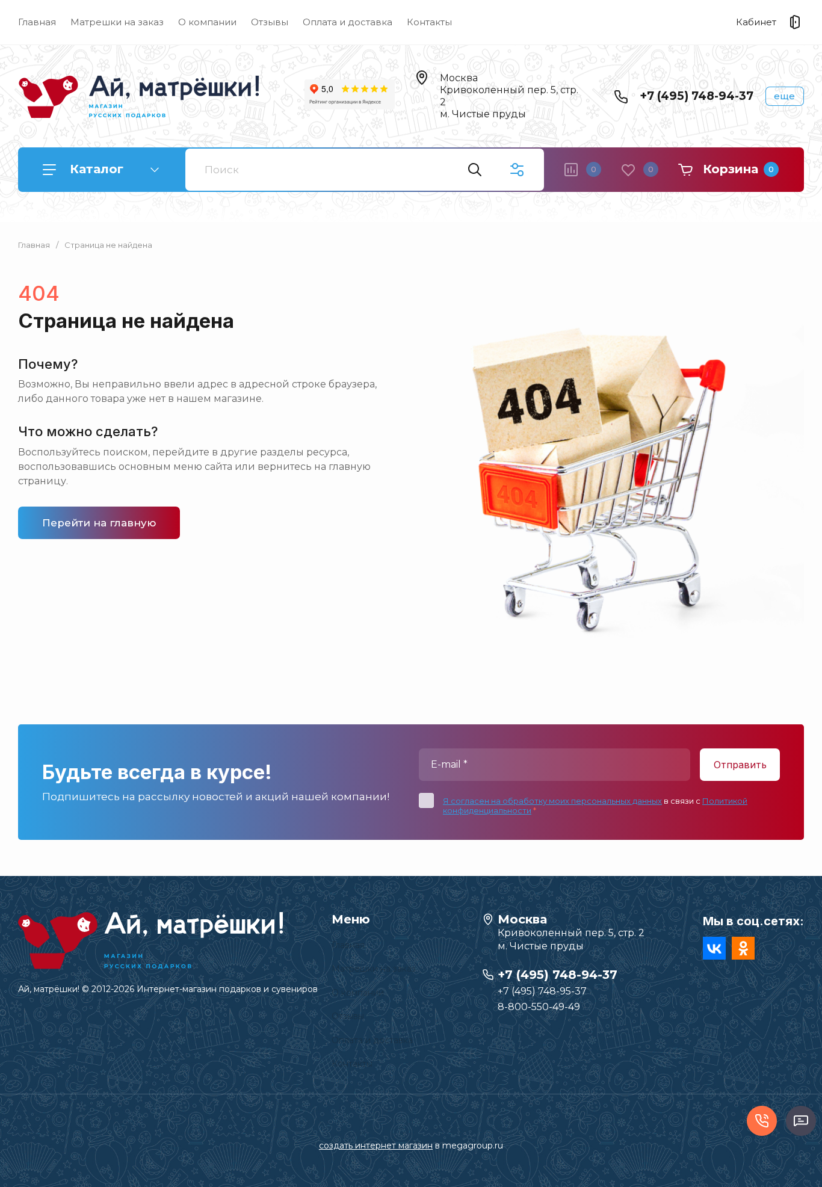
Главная (37, 22)
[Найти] (475, 170)
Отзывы (269, 22)
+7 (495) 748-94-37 (696, 96)
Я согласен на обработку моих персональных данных (552, 801)
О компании (207, 22)
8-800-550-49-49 (539, 1007)
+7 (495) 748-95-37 (542, 991)
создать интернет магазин (376, 1145)
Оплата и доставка (347, 22)
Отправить (740, 765)
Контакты (429, 22)
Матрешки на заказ (117, 22)
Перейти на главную (99, 523)
